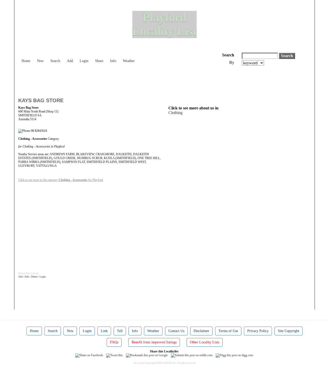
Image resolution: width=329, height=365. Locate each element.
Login (84, 61)
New (40, 61)
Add (70, 61)
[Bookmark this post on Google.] (147, 355)
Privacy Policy (258, 331)
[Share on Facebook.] (89, 355)
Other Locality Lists (204, 342)
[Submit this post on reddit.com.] (192, 355)
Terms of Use (228, 331)
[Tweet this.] (115, 355)
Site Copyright (288, 331)
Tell (120, 331)
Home (26, 61)
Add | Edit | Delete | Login (32, 276)
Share (99, 61)
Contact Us (176, 331)
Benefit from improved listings (154, 342)
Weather (129, 61)
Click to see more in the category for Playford (60, 180)
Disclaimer (201, 331)
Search (55, 61)
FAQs (114, 342)
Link (104, 331)
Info (113, 61)
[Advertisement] (111, 79)
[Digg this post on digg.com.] (234, 355)
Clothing (175, 112)
